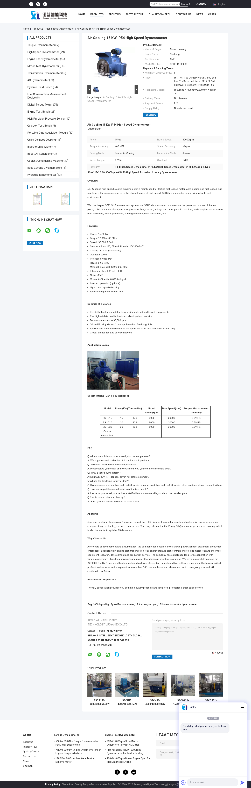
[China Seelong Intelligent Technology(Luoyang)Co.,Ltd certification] (37, 199)
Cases (212, 14)
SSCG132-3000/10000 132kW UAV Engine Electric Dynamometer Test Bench (210, 702)
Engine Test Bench (38, 111)
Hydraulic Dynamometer (41, 174)
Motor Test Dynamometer (43, 66)
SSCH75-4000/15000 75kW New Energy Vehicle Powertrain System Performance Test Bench (127, 702)
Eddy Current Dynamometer (44, 167)
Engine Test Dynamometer (43, 59)
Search (184, 4)
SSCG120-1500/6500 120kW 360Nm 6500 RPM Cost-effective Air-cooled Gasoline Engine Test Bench (183, 702)
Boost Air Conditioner (40, 153)
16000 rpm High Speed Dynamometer (113, 604)
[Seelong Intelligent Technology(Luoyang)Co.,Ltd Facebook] (31, 4)
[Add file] (183, 782)
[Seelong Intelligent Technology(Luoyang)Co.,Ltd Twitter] (38, 4)
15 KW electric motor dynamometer (177, 604)
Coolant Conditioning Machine (45, 160)
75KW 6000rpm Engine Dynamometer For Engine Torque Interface (78, 751)
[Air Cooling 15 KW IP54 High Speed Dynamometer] (111, 63)
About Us (115, 14)
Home (81, 14)
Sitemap (28, 766)
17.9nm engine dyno (146, 604)
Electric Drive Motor (39, 146)
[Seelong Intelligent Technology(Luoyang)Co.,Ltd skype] (58, 230)
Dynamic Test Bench (39, 87)
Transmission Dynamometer (44, 73)
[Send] (242, 782)
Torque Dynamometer (40, 45)
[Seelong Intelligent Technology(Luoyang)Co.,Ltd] (49, 15)
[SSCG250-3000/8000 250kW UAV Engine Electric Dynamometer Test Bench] (99, 685)
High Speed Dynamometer (60, 28)
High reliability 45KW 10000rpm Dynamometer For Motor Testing (125, 751)
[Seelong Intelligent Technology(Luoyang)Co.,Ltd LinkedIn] (45, 4)
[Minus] (242, 707)
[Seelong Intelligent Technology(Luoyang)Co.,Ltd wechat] (49, 230)
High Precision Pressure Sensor (46, 118)
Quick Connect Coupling (41, 139)
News (199, 14)
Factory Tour (135, 14)
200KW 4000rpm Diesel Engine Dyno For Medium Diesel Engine (128, 760)
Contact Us (183, 14)
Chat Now (201, 4)
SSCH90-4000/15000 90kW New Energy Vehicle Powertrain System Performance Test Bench (155, 702)
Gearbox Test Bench (39, 125)
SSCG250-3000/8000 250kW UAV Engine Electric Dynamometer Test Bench (99, 702)
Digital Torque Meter (39, 104)
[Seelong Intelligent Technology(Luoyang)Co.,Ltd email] (31, 230)
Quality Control (160, 14)
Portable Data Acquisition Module (47, 132)
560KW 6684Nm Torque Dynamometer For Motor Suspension (76, 743)
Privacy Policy (52, 784)
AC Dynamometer (37, 80)
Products (96, 14)
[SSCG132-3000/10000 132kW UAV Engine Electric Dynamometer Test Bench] (211, 685)
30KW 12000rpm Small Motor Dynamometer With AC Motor (123, 743)
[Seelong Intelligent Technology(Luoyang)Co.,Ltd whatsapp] (40, 230)
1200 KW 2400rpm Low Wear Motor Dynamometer (74, 760)
